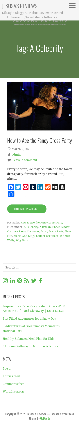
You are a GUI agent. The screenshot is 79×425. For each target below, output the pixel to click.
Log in (7, 368)
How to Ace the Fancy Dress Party (39, 140)
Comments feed (14, 384)
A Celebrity (31, 227)
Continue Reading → (27, 209)
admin (16, 154)
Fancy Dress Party (52, 231)
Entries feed (11, 376)
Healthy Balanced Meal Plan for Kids (28, 338)
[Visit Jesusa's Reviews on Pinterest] (19, 281)
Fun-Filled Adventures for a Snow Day (29, 318)
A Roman (45, 227)
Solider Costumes (47, 235)
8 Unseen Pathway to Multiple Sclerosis (30, 346)
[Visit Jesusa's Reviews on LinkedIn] (12, 281)
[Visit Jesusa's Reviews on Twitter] (34, 281)
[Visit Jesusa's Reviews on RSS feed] (26, 281)
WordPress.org (13, 391)
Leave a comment (24, 160)
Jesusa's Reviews (19, 6)
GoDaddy (45, 418)
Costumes (33, 231)
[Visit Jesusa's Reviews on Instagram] (5, 281)
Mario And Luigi (24, 235)
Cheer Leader (61, 227)
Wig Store (22, 240)
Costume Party (16, 231)
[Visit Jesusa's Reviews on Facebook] (40, 281)
